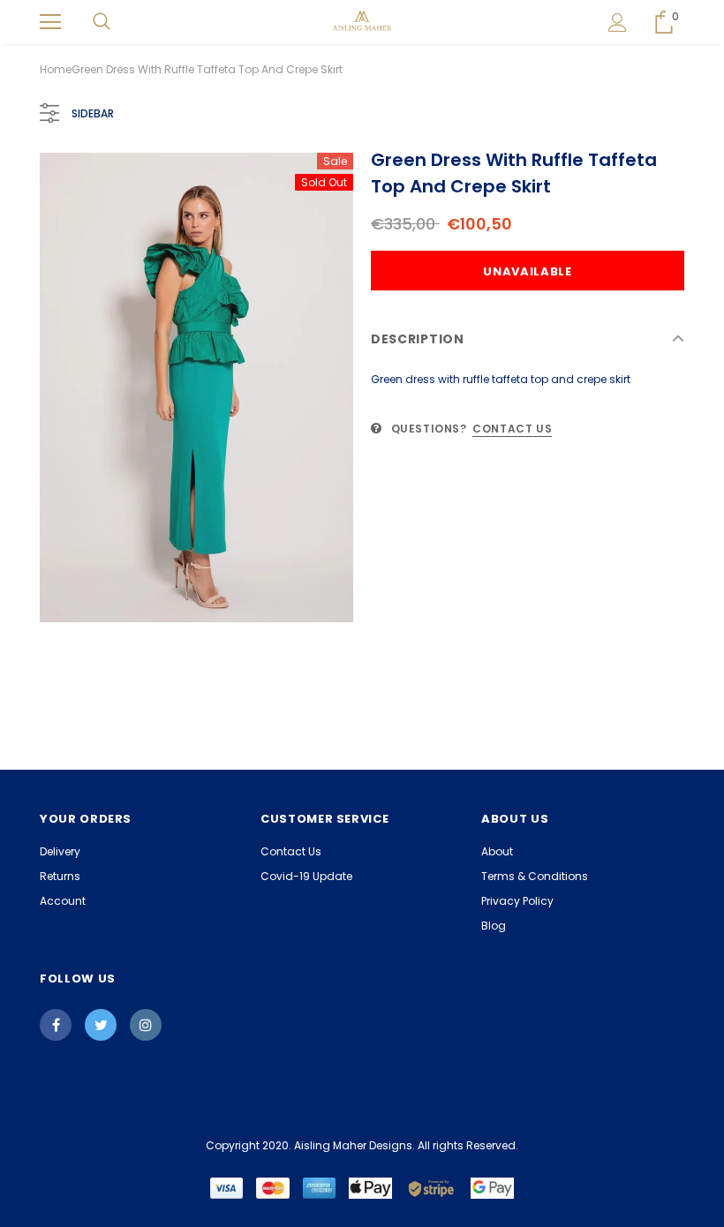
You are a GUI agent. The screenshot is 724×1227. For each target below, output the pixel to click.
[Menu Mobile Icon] (50, 22)
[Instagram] (146, 1025)
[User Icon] (617, 22)
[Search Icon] (101, 22)
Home (56, 69)
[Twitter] (101, 1025)
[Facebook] (56, 1025)
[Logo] (362, 21)
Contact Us (512, 428)
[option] (196, 387)
